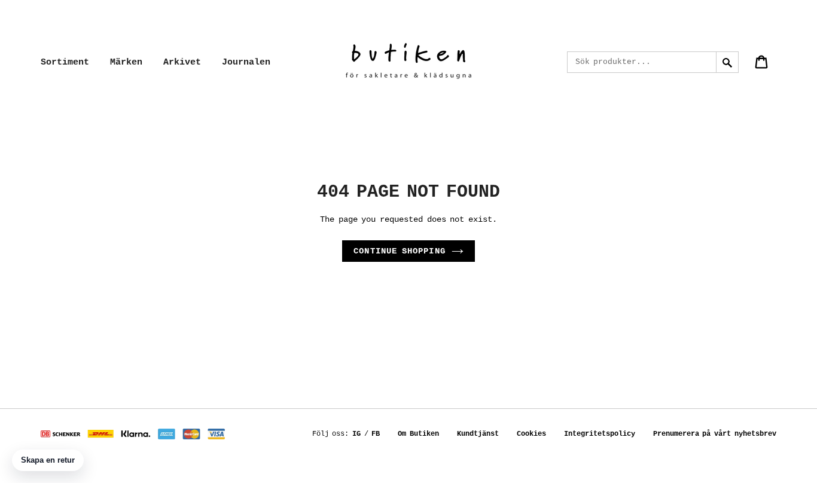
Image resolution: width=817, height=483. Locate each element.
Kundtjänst (478, 434)
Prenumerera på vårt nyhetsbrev (714, 434)
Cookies (531, 434)
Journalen (246, 62)
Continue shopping (399, 251)
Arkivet (182, 62)
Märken (126, 62)
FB (375, 434)
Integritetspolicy (599, 434)
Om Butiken (418, 434)
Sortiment (65, 62)
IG (356, 434)
